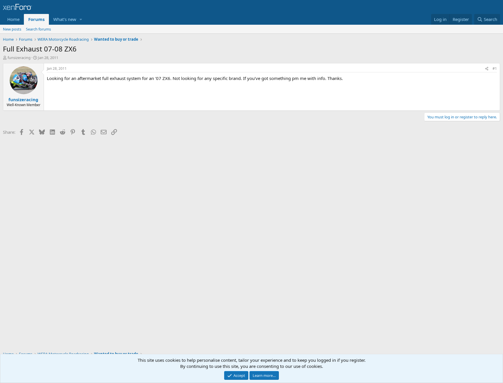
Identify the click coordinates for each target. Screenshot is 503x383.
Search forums (38, 29)
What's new (64, 19)
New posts (12, 29)
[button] (81, 19)
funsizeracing (19, 57)
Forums (36, 19)
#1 (495, 68)
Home (13, 19)
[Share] (486, 68)
